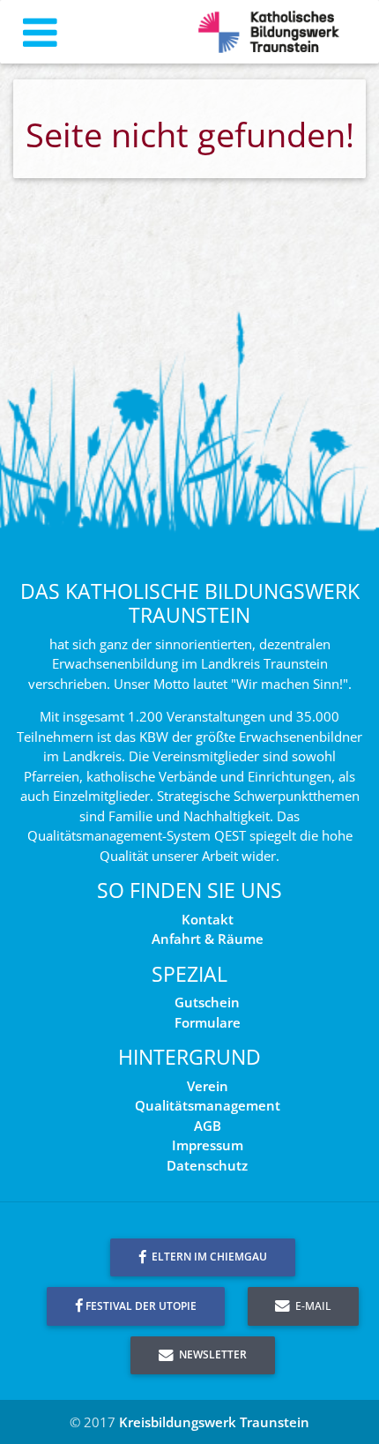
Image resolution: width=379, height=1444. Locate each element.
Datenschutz (207, 1165)
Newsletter (211, 1354)
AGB (207, 1125)
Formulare (208, 1022)
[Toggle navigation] (40, 32)
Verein (207, 1086)
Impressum (207, 1145)
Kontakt (208, 919)
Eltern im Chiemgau (208, 1256)
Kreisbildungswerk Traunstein (214, 1422)
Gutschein (207, 1002)
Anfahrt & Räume (208, 938)
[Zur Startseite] (268, 32)
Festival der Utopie (141, 1305)
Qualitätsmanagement (207, 1105)
